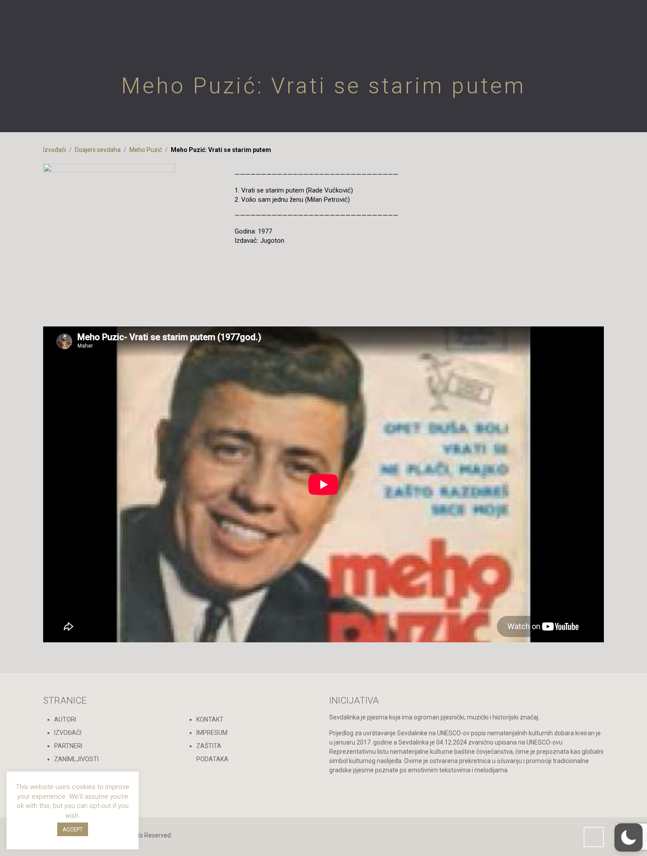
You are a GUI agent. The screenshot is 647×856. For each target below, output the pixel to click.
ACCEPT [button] (72, 829)
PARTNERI (68, 745)
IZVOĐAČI (67, 732)
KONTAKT (210, 719)
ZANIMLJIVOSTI (76, 759)
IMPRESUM (212, 732)
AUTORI (65, 719)
